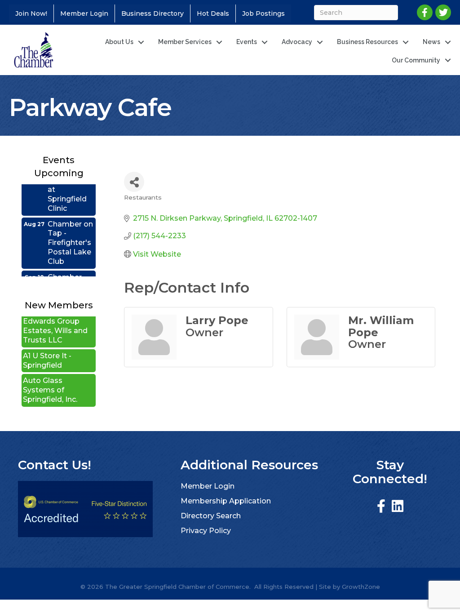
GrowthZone (361, 586)
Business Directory (152, 13)
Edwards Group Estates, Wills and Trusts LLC (55, 323)
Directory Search (211, 516)
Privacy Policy (206, 530)
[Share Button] (134, 182)
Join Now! (31, 13)
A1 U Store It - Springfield (47, 353)
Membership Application (226, 501)
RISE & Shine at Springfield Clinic (70, 187)
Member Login (84, 13)
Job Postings (263, 13)
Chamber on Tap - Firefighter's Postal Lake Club (70, 235)
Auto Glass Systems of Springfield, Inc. (50, 382)
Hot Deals (213, 13)
